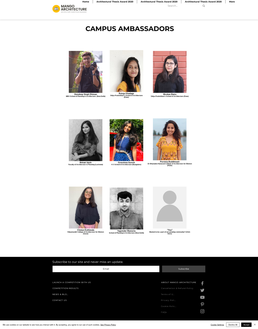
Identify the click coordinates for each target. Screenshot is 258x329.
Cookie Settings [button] (217, 324)
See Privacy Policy (108, 324)
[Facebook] (202, 283)
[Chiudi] (254, 325)
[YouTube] (202, 297)
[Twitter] (202, 290)
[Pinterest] (202, 304)
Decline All (232, 324)
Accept (246, 324)
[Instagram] (202, 311)
